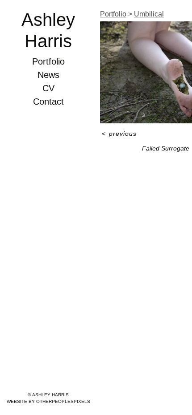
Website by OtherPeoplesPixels (48, 401)
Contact (48, 101)
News (48, 75)
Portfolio (48, 61)
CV (48, 88)
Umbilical (149, 14)
